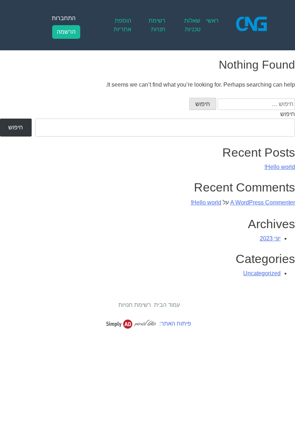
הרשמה (66, 32)
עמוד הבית (167, 305)
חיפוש (287, 114)
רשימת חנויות (157, 25)
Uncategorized (262, 273)
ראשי (212, 21)
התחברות (64, 18)
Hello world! (279, 167)
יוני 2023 (270, 238)
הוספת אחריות (122, 25)
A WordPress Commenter (262, 202)
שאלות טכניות (192, 25)
